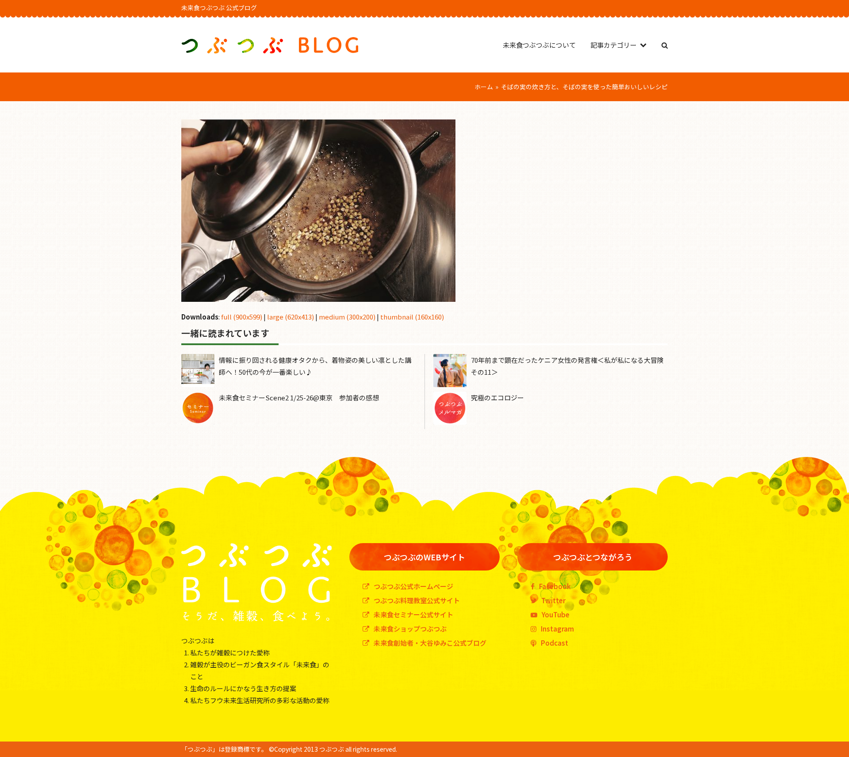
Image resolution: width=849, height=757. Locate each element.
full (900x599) (241, 316)
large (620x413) (290, 316)
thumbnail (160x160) (412, 316)
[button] (665, 45)
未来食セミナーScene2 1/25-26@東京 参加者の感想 (299, 397)
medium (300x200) (347, 316)
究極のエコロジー (497, 397)
